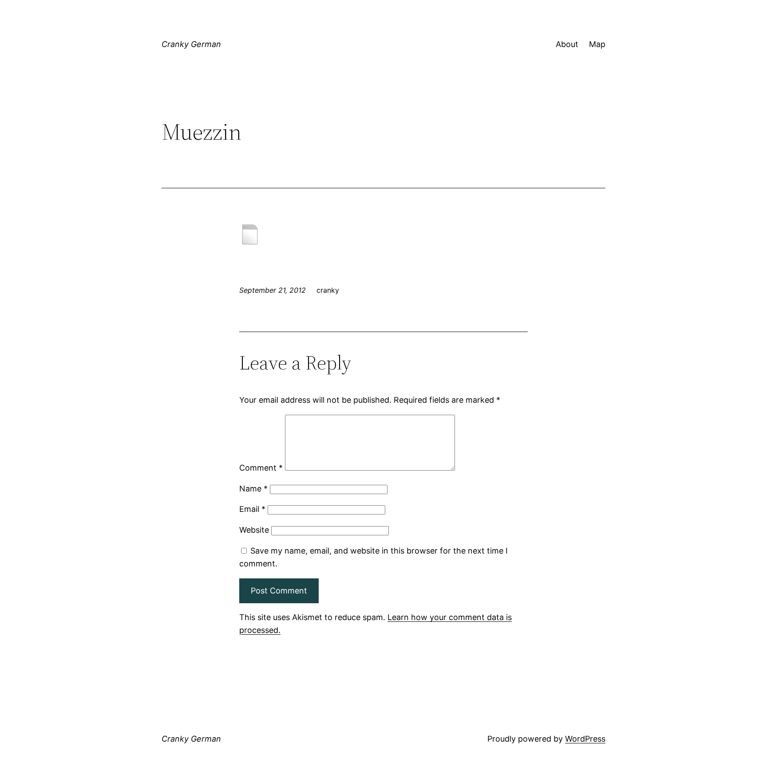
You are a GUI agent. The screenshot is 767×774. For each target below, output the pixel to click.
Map (597, 44)
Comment (261, 467)
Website (254, 529)
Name (253, 488)
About (567, 44)
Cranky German (191, 44)
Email (252, 509)
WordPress (585, 738)
